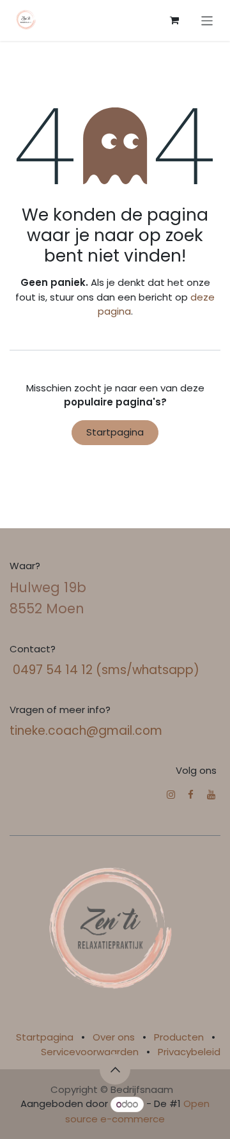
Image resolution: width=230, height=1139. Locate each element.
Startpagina (115, 432)
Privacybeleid (189, 1051)
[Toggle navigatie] (207, 20)
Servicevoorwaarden (90, 1051)
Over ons (114, 1037)
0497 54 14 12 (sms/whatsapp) (104, 670)
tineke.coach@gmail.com (86, 730)
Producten (179, 1037)
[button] (115, 1069)
